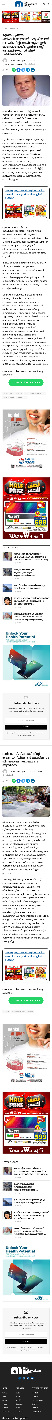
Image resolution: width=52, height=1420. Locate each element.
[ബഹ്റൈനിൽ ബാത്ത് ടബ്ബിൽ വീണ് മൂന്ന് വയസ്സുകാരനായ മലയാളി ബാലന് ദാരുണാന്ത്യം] (7, 601)
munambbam (9, 397)
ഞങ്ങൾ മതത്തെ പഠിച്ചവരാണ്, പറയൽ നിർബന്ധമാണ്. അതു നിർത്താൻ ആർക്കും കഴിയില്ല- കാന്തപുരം (29, 618)
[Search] (44, 4)
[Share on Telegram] (28, 70)
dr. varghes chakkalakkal (35, 394)
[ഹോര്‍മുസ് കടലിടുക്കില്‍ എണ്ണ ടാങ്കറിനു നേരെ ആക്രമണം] (7, 588)
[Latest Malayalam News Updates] (26, 4)
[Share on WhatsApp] (14, 70)
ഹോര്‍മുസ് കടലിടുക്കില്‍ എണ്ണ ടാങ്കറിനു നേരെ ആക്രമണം (29, 587)
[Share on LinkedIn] (33, 70)
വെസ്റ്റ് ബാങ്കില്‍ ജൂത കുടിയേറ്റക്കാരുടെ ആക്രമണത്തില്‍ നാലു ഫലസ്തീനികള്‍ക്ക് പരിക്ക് (26, 574)
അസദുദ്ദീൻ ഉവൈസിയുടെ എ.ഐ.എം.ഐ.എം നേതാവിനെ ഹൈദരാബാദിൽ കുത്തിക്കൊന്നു (31, 557)
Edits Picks (9, 64)
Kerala (19, 64)
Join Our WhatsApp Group (27, 382)
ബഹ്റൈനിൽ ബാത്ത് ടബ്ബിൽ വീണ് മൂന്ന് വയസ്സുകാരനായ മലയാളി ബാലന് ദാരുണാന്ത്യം (31, 601)
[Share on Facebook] (18, 70)
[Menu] (4, 4)
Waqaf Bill (21, 397)
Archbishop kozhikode (13, 394)
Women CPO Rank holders (22, 1012)
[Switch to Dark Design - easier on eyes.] (48, 4)
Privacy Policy (21, 736)
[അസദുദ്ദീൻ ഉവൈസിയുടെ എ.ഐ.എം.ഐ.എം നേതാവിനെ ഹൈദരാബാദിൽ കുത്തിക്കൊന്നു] (7, 556)
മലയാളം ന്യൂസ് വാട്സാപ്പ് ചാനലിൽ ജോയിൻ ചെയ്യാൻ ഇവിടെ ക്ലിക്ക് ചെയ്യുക (25, 194)
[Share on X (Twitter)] (23, 70)
